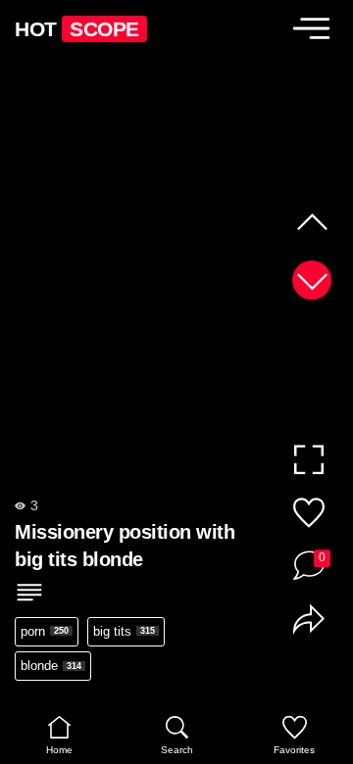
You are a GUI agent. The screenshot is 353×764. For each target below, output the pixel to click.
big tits (124, 631)
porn (45, 631)
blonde (51, 665)
